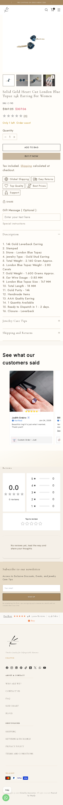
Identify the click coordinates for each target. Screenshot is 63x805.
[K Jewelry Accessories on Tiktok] (26, 668)
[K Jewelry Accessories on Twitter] (35, 668)
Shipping (26, 166)
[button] (43, 478)
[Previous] (11, 2)
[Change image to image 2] (22, 80)
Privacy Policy (15, 746)
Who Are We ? (13, 683)
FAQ (8, 698)
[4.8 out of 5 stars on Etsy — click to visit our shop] (20, 616)
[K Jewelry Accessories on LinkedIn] (16, 668)
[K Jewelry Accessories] (6, 9)
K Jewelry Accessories (28, 793)
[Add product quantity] (14, 137)
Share (9, 201)
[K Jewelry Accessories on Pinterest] (21, 668)
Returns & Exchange (18, 739)
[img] (13, 116)
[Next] (51, 2)
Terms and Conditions (19, 754)
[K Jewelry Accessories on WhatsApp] (40, 668)
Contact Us (13, 691)
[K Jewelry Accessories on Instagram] (12, 668)
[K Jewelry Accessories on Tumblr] (31, 668)
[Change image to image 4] (49, 80)
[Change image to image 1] (9, 80)
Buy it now (31, 156)
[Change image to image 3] (35, 80)
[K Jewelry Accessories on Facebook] (7, 668)
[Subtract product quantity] (5, 137)
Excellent (8, 616)
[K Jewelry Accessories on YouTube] (45, 668)
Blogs (9, 713)
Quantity (8, 130)
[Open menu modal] (59, 10)
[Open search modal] (46, 10)
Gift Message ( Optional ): (20, 210)
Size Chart (12, 706)
